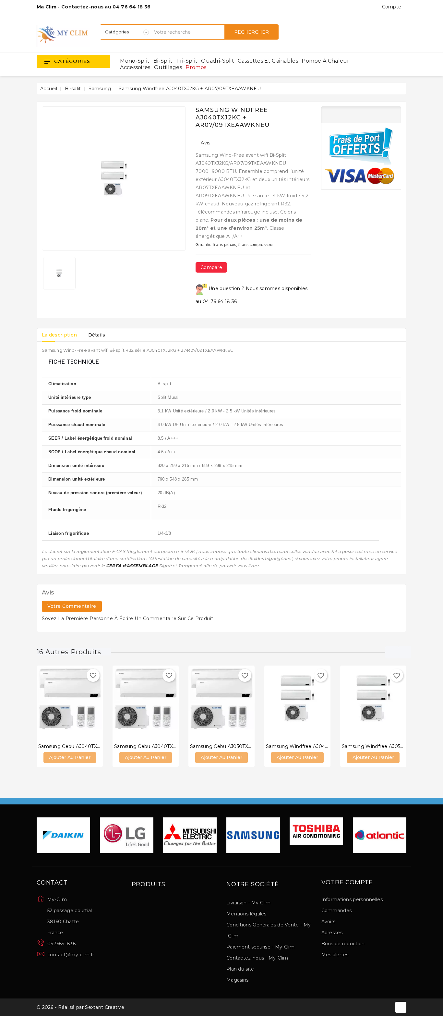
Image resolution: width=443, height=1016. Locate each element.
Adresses (331, 933)
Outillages (168, 67)
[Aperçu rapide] (76, 704)
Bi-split (163, 61)
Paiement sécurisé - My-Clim (260, 947)
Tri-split (187, 61)
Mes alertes (335, 955)
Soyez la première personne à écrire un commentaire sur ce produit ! (129, 618)
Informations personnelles (352, 899)
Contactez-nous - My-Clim (257, 958)
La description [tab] (59, 335)
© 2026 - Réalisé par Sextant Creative (80, 1007)
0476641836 (61, 944)
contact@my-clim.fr (70, 955)
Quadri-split (217, 61)
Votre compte (347, 882)
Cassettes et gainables (268, 61)
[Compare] (63, 704)
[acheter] (50, 704)
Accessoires (135, 67)
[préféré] (89, 704)
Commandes (336, 910)
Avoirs (328, 921)
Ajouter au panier (69, 757)
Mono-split (135, 61)
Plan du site (240, 969)
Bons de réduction (343, 944)
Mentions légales (246, 914)
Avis (205, 143)
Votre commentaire (71, 606)
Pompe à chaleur (326, 61)
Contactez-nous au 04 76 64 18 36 (106, 7)
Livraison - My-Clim (248, 903)
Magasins (237, 980)
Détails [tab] (96, 335)
